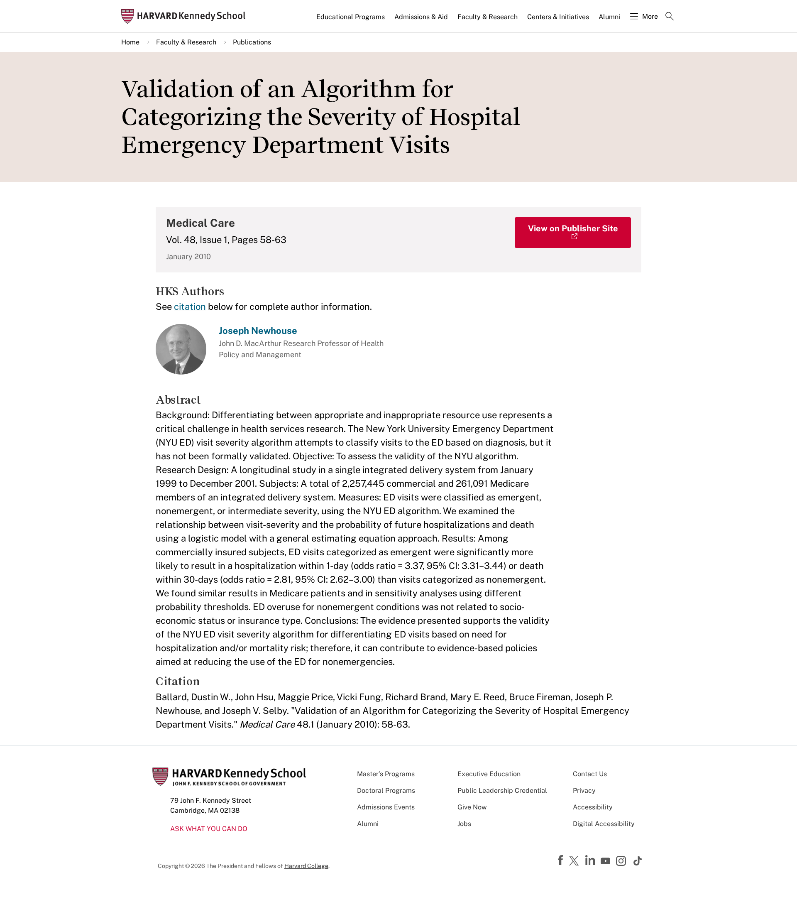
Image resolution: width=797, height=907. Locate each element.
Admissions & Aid (421, 17)
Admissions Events (386, 807)
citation (190, 306)
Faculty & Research (487, 17)
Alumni (609, 17)
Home (130, 42)
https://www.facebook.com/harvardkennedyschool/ (561, 860)
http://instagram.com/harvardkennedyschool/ (622, 862)
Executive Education (489, 774)
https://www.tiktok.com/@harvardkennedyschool (638, 861)
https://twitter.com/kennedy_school (575, 861)
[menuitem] (351, 20)
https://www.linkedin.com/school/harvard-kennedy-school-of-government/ (591, 860)
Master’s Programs (386, 774)
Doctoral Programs (386, 790)
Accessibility (593, 807)
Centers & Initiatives (558, 17)
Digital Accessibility (604, 824)
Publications (252, 42)
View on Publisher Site (573, 228)
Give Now (472, 807)
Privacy (584, 790)
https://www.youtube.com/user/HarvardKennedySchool (606, 861)
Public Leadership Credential (502, 790)
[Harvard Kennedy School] (186, 16)
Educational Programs (350, 17)
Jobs (464, 824)
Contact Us (590, 774)
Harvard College (306, 866)
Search (669, 17)
